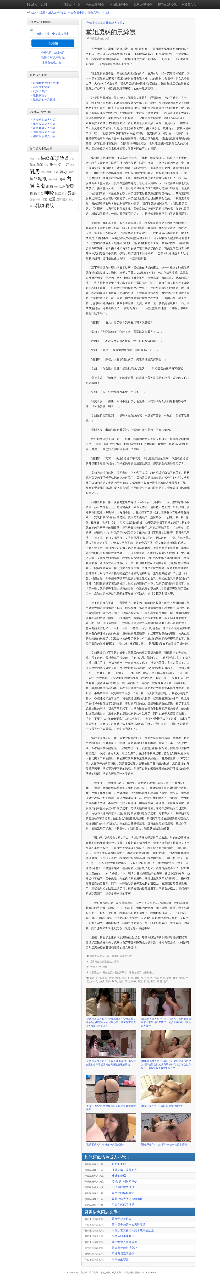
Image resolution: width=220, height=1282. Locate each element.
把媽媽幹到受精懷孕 (124, 1181)
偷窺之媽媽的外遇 (123, 1204)
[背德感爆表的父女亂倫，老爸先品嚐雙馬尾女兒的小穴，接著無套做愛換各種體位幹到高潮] (111, 1002)
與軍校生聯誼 (120, 1259)
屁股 (143, 978)
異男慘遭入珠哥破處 (124, 1242)
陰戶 (62, 186)
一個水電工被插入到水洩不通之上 (133, 1230)
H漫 (39, 34)
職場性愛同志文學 (94, 1253)
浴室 (50, 179)
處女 (32, 206)
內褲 (117, 978)
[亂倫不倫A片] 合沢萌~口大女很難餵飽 (162, 1105)
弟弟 (56, 186)
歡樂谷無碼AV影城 (53, 57)
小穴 (65, 164)
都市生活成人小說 (44, 136)
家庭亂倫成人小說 (99, 956)
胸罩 (114, 981)
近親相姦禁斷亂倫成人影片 (104, 961)
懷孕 (181, 978)
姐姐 (130, 978)
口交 (44, 199)
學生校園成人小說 (44, 124)
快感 (149, 978)
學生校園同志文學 (94, 1224)
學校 (38, 199)
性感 (156, 978)
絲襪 (101, 981)
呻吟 (124, 978)
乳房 (92, 978)
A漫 (47, 34)
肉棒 (62, 178)
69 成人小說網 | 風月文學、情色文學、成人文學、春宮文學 (102, 1272)
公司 (72, 159)
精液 (42, 178)
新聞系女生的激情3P (46, 83)
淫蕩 (72, 193)
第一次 (94, 981)
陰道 (146, 981)
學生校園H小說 (95, 4)
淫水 (64, 171)
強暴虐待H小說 (143, 4)
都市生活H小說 (167, 4)
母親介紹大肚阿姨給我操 (127, 1199)
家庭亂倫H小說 (119, 4)
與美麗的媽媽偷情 (123, 1193)
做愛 (111, 978)
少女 (70, 199)
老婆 (72, 165)
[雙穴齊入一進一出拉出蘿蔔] (166, 1127)
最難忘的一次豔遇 (44, 99)
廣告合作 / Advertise (145, 1272)
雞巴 (153, 981)
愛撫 (169, 978)
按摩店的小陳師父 (123, 1236)
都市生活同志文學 (94, 1218)
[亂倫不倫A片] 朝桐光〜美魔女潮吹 (105, 1144)
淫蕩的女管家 (41, 87)
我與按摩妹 (40, 91)
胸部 (121, 981)
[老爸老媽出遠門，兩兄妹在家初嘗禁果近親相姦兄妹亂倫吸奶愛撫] (111, 1044)
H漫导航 (94, 972)
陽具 (65, 199)
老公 (41, 193)
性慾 (162, 978)
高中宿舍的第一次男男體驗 (128, 1224)
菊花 (127, 981)
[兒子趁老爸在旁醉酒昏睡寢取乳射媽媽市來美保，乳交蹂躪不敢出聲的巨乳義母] (166, 1002)
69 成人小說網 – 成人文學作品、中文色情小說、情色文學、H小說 (68, 12)
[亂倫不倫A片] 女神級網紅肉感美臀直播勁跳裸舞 (111, 1107)
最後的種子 (40, 95)
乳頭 (98, 978)
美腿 (108, 981)
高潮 (159, 981)
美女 (46, 165)
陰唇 (70, 186)
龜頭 (165, 981)
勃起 (64, 193)
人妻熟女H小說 (71, 4)
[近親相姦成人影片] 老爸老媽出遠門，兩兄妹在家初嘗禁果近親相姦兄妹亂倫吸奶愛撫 (111, 1062)
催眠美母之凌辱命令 (124, 1170)
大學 (37, 159)
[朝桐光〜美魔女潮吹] (111, 1127)
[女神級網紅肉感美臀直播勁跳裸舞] (111, 1089)
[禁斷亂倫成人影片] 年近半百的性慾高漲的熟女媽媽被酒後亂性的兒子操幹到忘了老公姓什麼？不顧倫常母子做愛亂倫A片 (166, 1064)
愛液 (175, 978)
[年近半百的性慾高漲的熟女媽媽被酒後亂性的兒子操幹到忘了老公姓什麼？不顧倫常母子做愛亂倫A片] (166, 1044)
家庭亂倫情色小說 (99, 38)
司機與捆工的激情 (123, 1253)
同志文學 (109, 1212)
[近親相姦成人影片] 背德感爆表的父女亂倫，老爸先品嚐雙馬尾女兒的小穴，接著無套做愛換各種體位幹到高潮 (111, 1022)
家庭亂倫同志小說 (122, 956)
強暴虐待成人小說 (44, 132)
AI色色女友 (189, 4)
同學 (32, 159)
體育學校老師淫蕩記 (124, 1248)
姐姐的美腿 (119, 1164)
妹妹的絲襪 (119, 1175)
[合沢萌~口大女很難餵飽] (166, 1089)
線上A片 (59, 52)
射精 (137, 978)
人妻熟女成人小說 (44, 120)
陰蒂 (49, 172)
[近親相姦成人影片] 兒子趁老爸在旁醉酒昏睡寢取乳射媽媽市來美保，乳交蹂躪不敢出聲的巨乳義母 (166, 1022)
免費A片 (46, 52)
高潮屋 (53, 43)
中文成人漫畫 (60, 34)
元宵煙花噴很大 (121, 1219)
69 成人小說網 (37, 4)
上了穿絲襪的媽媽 (123, 1187)
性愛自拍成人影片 (53, 62)
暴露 (55, 179)
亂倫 (104, 978)
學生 (43, 172)
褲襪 (133, 981)
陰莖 (140, 981)
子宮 (56, 171)
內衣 (71, 172)
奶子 (59, 199)
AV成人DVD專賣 (99, 967)
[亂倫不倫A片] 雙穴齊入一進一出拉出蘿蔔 (164, 1144)
